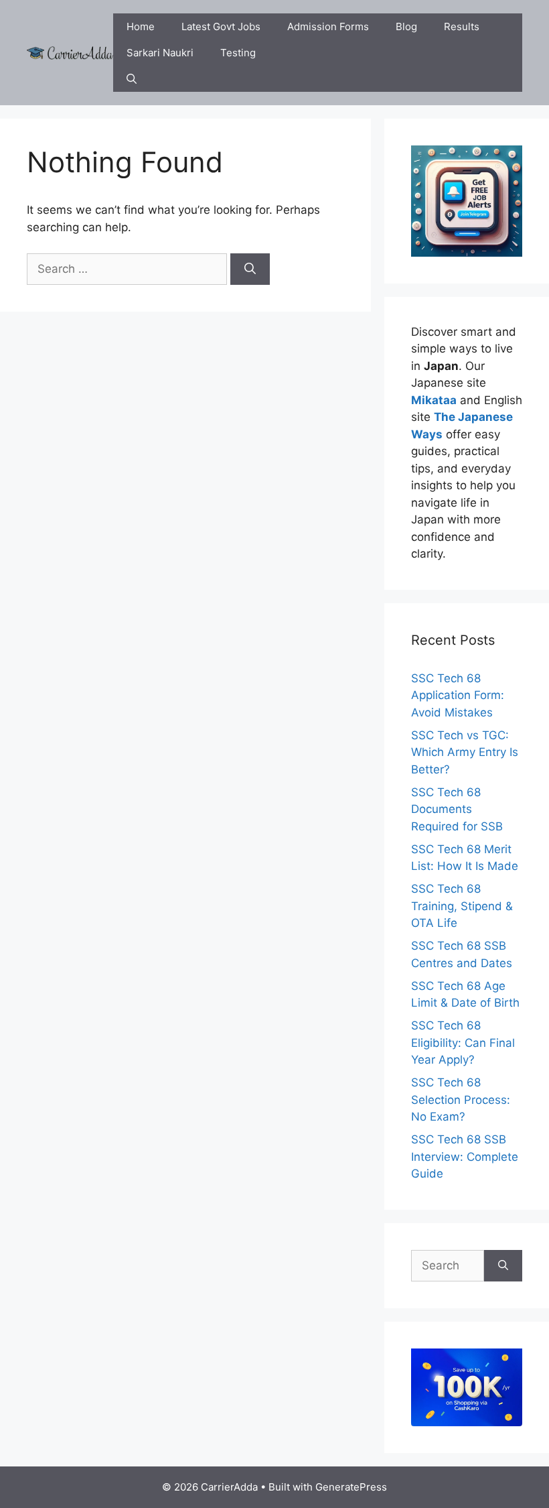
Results (461, 26)
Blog (406, 26)
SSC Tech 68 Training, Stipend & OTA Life (462, 906)
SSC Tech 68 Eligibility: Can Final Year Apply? (463, 1042)
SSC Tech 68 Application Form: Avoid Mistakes (457, 695)
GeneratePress (351, 1487)
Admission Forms (328, 26)
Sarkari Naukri (160, 52)
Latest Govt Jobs (220, 26)
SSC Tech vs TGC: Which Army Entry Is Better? (464, 752)
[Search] (250, 269)
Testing (238, 52)
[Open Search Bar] (131, 79)
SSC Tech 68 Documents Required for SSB (457, 809)
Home (141, 26)
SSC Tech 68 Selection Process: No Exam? (460, 1099)
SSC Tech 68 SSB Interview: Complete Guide (464, 1156)
